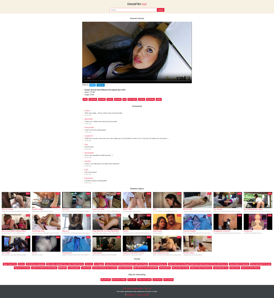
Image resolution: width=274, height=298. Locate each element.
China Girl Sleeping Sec (158, 264)
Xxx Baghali (99, 264)
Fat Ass (21, 264)
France (109, 99)
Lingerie (141, 99)
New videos (127, 288)
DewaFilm (137, 4)
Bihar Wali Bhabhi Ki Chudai (260, 264)
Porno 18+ (132, 279)
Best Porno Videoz (119, 279)
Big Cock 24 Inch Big (22, 268)
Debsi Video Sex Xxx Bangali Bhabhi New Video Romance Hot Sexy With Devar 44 (198, 264)
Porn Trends (168, 279)
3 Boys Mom (234, 268)
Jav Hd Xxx (157, 279)
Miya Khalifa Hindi (125, 268)
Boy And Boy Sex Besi (180, 268)
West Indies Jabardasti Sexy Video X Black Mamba (65, 264)
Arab (85, 99)
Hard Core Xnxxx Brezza (250, 268)
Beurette (118, 99)
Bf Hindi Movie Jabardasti (35, 264)
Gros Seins (132, 99)
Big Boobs (150, 99)
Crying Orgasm (73, 268)
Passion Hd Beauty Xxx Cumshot (105, 268)
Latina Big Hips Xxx (221, 268)
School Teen (86, 268)
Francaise (92, 99)
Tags (146, 288)
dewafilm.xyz (131, 295)
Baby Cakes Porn (10, 264)
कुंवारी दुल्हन (62, 268)
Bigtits (159, 99)
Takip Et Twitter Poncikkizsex (201, 268)
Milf (124, 99)
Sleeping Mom (165, 268)
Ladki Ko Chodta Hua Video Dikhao (44, 268)
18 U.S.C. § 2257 (143, 295)
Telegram (100, 85)
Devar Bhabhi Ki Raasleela (239, 264)
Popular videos (138, 288)
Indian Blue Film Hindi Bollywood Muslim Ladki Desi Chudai (126, 264)
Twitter (92, 85)
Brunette (102, 99)
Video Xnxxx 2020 (144, 279)
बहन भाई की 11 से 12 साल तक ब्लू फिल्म (145, 268)
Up (150, 288)
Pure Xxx (89, 264)
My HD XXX (105, 279)
